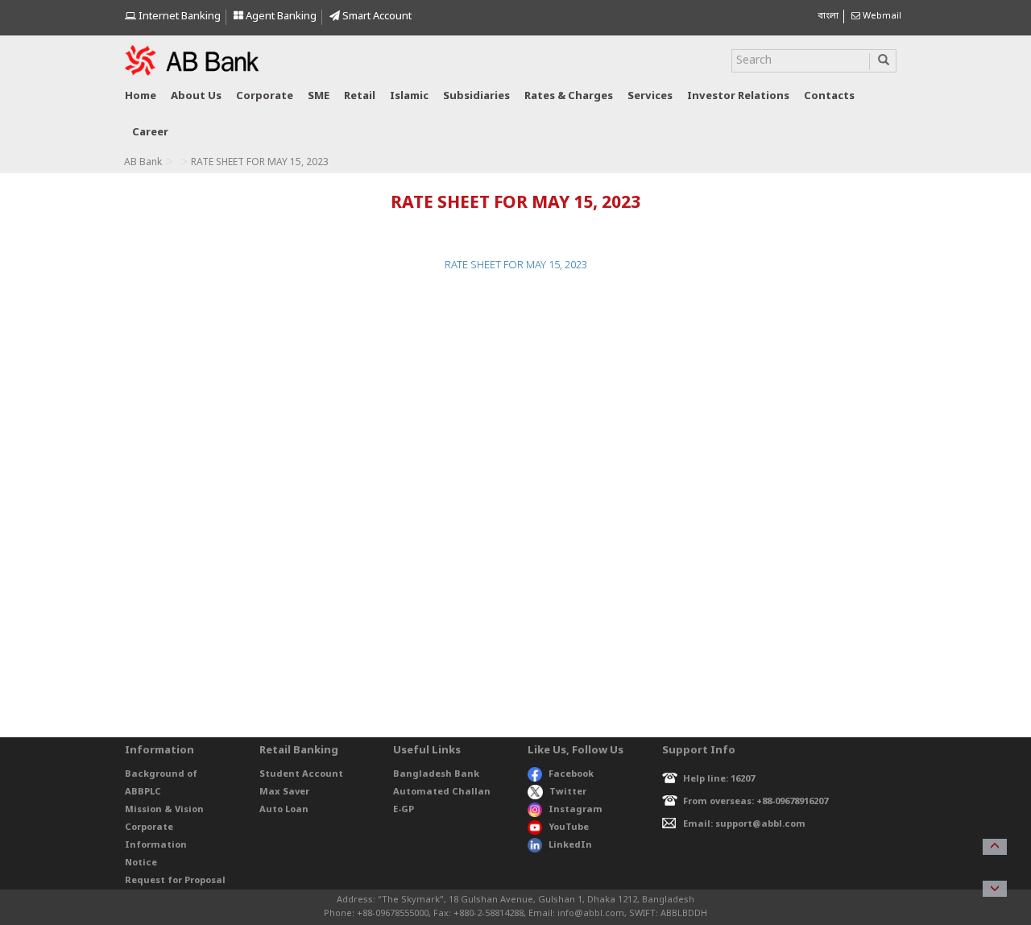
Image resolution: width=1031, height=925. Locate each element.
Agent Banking (280, 16)
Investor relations (738, 96)
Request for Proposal (175, 880)
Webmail (880, 16)
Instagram (575, 809)
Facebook (571, 774)
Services (650, 96)
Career (150, 132)
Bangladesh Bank (436, 774)
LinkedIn (570, 845)
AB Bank (143, 162)
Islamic (409, 96)
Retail (359, 96)
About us (196, 96)
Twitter (567, 792)
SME (318, 96)
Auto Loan (283, 809)
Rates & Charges (568, 96)
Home (140, 96)
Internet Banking (178, 16)
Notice (141, 863)
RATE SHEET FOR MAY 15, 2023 (516, 265)
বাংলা (828, 16)
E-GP (403, 809)
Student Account (301, 774)
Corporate (264, 96)
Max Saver (284, 792)
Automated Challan (442, 792)
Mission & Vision (164, 809)
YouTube (569, 827)
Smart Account (376, 16)
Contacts (829, 96)
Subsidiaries (476, 96)
